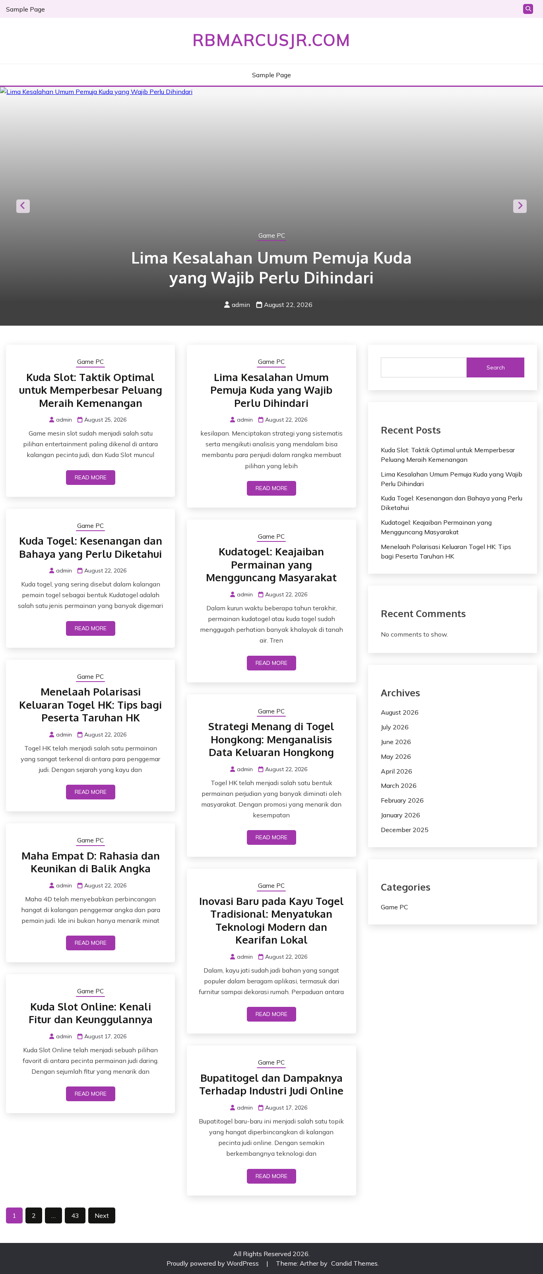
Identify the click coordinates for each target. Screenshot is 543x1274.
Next (520, 206)
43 (75, 1215)
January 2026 (400, 815)
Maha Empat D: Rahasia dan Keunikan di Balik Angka (90, 862)
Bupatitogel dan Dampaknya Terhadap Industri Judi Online (271, 1084)
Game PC (271, 235)
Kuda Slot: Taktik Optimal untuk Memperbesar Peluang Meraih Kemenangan (90, 389)
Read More (91, 477)
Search (496, 367)
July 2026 (395, 727)
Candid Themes (354, 1263)
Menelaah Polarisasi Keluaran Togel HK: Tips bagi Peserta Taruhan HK (90, 704)
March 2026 (399, 785)
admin (241, 305)
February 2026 (402, 800)
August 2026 (400, 712)
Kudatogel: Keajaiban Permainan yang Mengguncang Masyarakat (271, 564)
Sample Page (25, 9)
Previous (23, 206)
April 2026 (396, 771)
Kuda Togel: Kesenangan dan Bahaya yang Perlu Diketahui (90, 547)
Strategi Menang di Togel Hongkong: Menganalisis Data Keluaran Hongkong (271, 738)
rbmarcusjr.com (271, 40)
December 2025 (405, 830)
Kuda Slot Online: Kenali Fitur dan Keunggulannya (91, 1013)
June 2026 (396, 742)
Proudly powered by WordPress (213, 1263)
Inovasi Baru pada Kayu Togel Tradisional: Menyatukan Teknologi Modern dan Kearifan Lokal (271, 920)
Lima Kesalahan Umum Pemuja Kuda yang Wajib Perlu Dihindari (271, 267)
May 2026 (396, 756)
